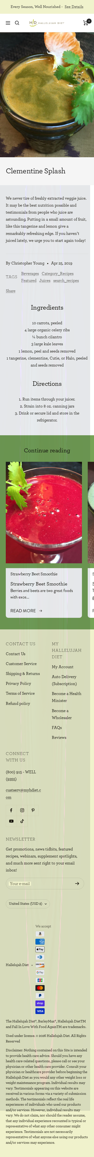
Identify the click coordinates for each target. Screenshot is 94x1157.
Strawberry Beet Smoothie (34, 574)
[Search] (17, 23)
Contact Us (15, 654)
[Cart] (85, 22)
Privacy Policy (18, 683)
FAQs (57, 728)
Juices (44, 281)
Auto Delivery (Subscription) (64, 680)
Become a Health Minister (66, 697)
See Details (74, 7)
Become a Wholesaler (62, 714)
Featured (28, 281)
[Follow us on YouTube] (11, 821)
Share (10, 291)
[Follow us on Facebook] (11, 810)
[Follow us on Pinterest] (32, 810)
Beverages (30, 274)
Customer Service (21, 664)
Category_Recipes (58, 274)
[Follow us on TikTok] (22, 821)
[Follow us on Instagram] (22, 810)
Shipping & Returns (23, 674)
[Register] (77, 883)
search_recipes (66, 281)
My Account (63, 667)
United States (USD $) (25, 903)
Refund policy (18, 703)
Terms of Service (20, 693)
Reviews (59, 737)
